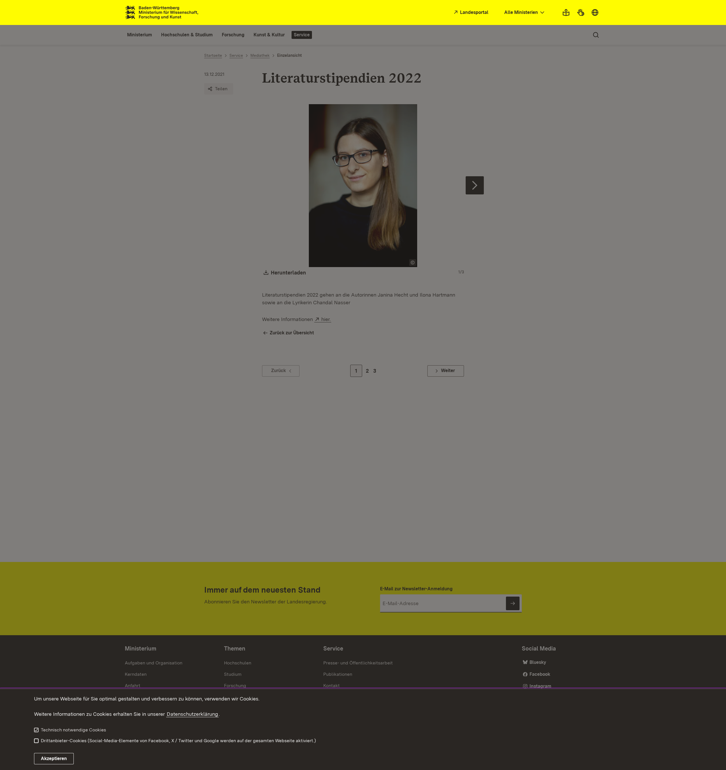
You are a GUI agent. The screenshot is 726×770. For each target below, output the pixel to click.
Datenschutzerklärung (192, 714)
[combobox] (525, 12)
